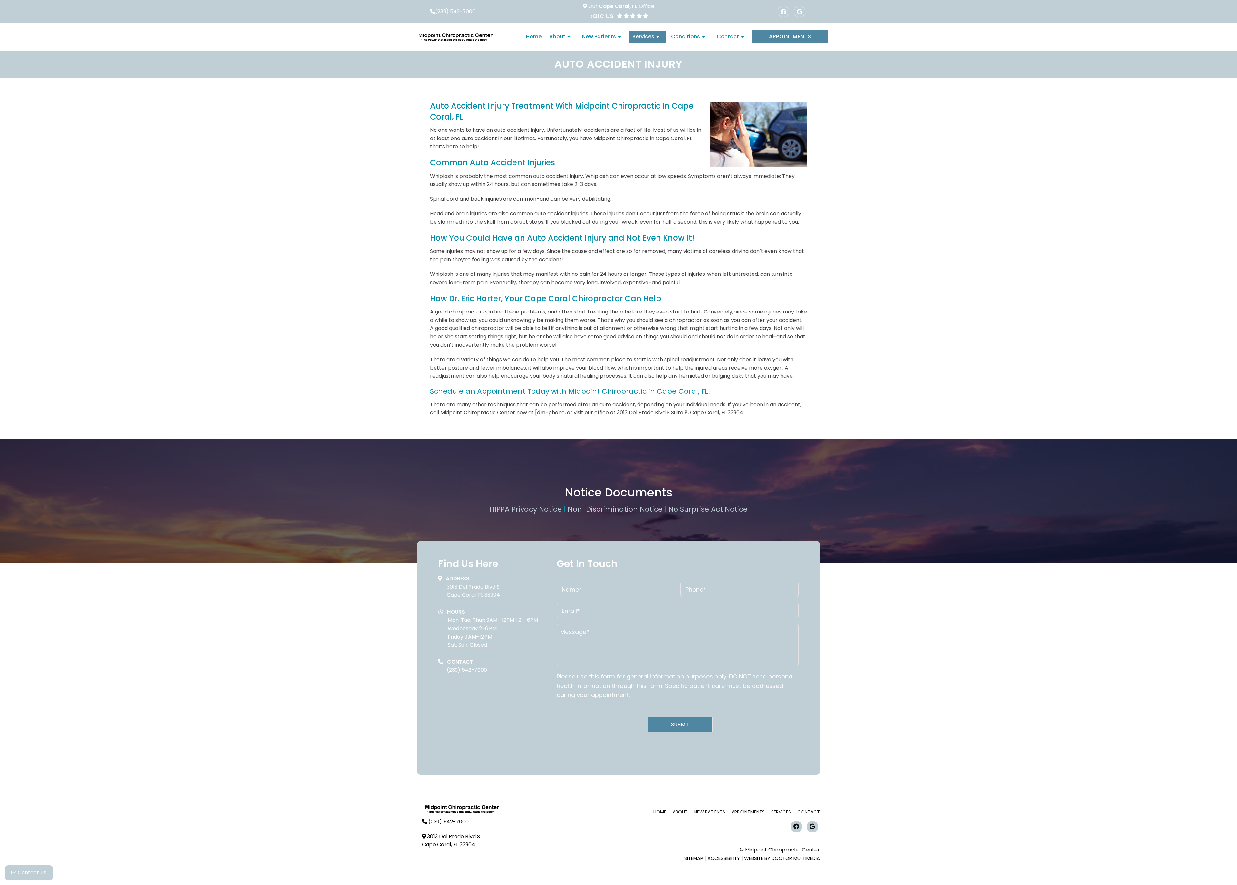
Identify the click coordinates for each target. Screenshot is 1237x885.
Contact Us (31, 872)
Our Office (620, 6)
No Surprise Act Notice (708, 509)
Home (534, 36)
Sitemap (693, 858)
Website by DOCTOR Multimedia (782, 858)
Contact (728, 36)
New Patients (599, 36)
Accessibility (723, 858)
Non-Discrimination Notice (616, 509)
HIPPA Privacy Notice (526, 509)
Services (643, 36)
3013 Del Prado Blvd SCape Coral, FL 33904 (473, 591)
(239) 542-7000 (455, 11)
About (557, 36)
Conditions (685, 36)
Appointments (790, 36)
